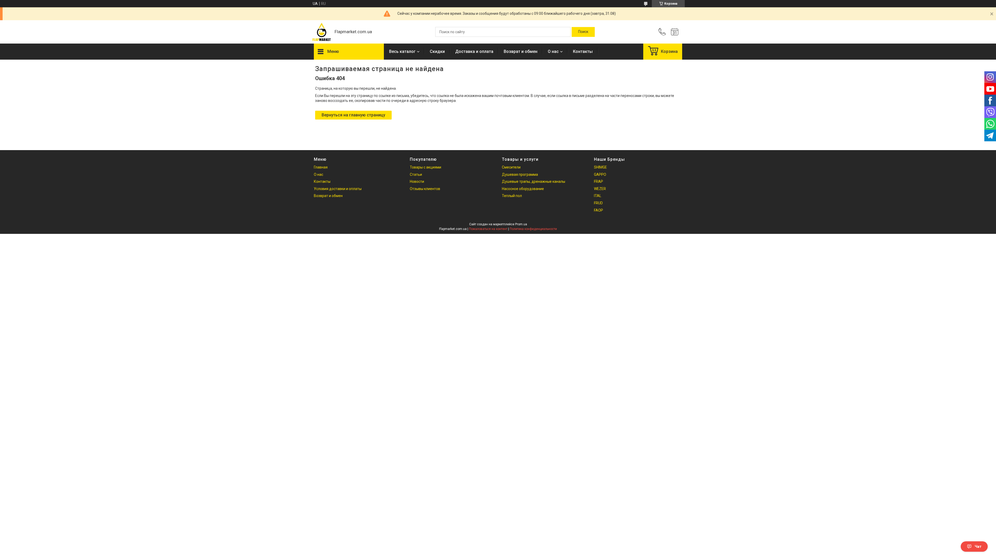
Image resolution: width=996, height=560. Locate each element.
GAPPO (600, 174)
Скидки (437, 51)
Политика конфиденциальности (533, 229)
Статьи (416, 174)
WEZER (600, 189)
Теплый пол (512, 196)
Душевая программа (520, 174)
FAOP (598, 210)
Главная (321, 167)
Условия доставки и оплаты (338, 189)
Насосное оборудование (523, 189)
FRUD (598, 203)
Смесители (511, 167)
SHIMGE (600, 167)
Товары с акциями (425, 167)
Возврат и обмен (520, 51)
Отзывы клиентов (425, 189)
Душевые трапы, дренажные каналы (533, 181)
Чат (978, 546)
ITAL (597, 196)
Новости (417, 181)
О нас (553, 51)
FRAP (598, 181)
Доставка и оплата (474, 51)
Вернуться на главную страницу (353, 115)
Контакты (583, 51)
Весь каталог (402, 51)
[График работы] (674, 32)
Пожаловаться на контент (488, 229)
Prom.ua (521, 224)
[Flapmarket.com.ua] (322, 32)
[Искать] (583, 32)
